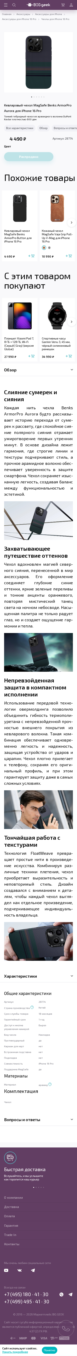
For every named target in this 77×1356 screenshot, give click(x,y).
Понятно (49, 1350)
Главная (6, 14)
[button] (71, 222)
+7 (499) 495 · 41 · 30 (26, 1301)
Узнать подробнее (15, 1352)
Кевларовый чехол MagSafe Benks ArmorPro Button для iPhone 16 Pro (18, 236)
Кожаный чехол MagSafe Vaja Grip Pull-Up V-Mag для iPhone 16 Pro (57, 236)
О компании (13, 1197)
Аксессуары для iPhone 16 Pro (19, 18)
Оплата (9, 1216)
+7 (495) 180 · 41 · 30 (26, 1294)
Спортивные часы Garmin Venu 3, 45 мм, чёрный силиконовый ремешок (56, 344)
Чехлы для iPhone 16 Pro (55, 18)
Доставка (11, 1207)
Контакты (11, 1244)
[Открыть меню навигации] (5, 4)
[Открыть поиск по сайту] (13, 4)
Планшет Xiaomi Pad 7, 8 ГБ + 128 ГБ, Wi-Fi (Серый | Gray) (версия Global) (19, 344)
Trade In (10, 1235)
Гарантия (11, 1225)
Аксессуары (23, 14)
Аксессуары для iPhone (48, 14)
